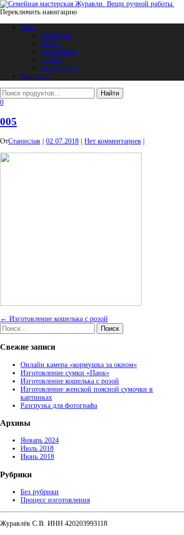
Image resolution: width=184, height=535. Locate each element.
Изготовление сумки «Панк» (64, 373)
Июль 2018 (37, 448)
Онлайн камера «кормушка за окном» (78, 365)
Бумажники (59, 52)
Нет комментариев (112, 141)
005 (8, 121)
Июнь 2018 (37, 456)
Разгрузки (56, 35)
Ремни (51, 43)
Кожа (28, 27)
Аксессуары (59, 68)
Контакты (35, 76)
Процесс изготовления (55, 500)
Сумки (51, 60)
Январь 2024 (39, 440)
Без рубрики (39, 492)
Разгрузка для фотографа (58, 405)
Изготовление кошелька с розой (54, 319)
